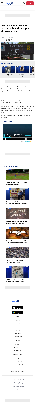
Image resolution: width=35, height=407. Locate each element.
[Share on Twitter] (9, 40)
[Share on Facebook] (6, 40)
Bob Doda (4, 35)
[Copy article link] (11, 40)
